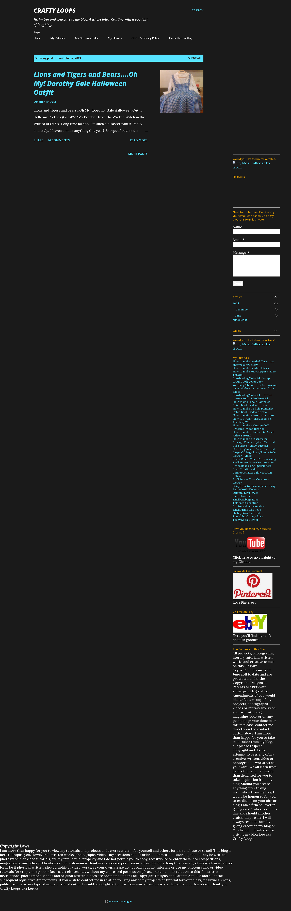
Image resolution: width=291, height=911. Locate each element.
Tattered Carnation (245, 503)
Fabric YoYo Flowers (246, 489)
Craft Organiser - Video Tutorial (254, 449)
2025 (236, 303)
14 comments (58, 140)
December (242, 309)
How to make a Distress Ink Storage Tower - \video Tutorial (254, 440)
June (238, 315)
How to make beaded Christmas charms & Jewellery (253, 363)
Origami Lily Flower (245, 492)
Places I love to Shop (180, 38)
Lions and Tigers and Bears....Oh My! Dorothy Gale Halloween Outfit (86, 83)
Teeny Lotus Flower (245, 519)
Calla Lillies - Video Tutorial (250, 445)
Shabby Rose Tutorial (246, 513)
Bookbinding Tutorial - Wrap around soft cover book (251, 379)
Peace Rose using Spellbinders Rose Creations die (252, 467)
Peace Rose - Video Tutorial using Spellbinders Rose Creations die (254, 460)
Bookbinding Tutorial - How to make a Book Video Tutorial (252, 396)
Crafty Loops (55, 10)
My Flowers (115, 38)
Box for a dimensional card (250, 506)
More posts (138, 154)
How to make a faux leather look (253, 415)
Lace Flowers (241, 496)
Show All (195, 58)
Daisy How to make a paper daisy (254, 486)
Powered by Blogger (121, 901)
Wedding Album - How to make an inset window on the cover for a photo (255, 388)
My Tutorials (57, 38)
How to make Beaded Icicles (251, 368)
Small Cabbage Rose (245, 499)
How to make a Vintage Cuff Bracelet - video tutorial (251, 427)
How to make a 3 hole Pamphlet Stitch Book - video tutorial (253, 410)
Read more (139, 140)
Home (37, 38)
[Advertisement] (255, 101)
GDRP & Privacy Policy (145, 38)
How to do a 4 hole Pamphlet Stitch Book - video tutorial (251, 403)
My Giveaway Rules (86, 38)
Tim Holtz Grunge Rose (248, 516)
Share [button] (38, 140)
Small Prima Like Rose (247, 509)
